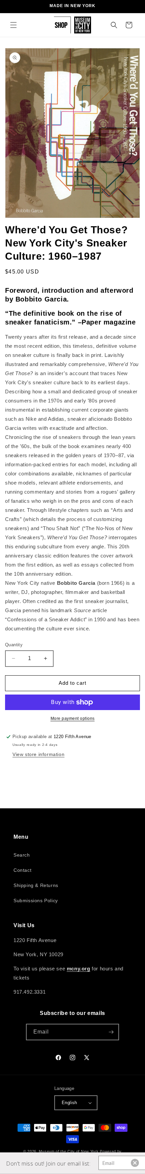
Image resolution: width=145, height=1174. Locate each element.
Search (21, 855)
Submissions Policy (35, 900)
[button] (13, 25)
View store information (38, 754)
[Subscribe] (111, 1032)
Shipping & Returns (35, 885)
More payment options (73, 718)
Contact (22, 870)
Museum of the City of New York (68, 1151)
